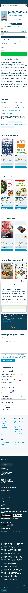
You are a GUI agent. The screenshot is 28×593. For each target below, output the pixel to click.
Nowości (3, 504)
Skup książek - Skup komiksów (19, 570)
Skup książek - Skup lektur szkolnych (9, 566)
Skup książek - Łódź (15, 552)
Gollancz (16, 437)
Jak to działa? (4, 493)
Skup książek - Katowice (6, 554)
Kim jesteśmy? (4, 468)
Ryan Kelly (3, 421)
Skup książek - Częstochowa (17, 557)
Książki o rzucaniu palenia (19, 445)
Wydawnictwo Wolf (18, 431)
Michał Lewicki (4, 427)
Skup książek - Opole (5, 552)
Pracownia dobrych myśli (19, 433)
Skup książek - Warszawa (19, 543)
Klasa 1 (2, 444)
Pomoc (2, 498)
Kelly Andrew (4, 432)
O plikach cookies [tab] (22, 284)
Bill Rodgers (3, 434)
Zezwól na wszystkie (14, 307)
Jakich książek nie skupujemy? (5, 495)
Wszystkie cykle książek (6, 480)
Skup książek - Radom (6, 550)
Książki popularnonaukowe (7, 126)
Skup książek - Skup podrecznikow (8, 563)
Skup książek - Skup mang (6, 570)
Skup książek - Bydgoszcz (16, 559)
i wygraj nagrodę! (11, 28)
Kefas (15, 424)
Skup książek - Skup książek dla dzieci (9, 567)
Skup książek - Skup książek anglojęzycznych (11, 573)
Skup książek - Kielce (16, 560)
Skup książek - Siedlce (6, 549)
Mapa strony (4, 474)
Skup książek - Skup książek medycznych (10, 572)
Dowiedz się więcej (7, 321)
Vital (8, 113)
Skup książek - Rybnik (16, 549)
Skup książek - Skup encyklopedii (8, 565)
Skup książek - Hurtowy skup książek (9, 579)
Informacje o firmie (5, 469)
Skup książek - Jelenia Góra (18, 554)
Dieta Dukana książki (18, 447)
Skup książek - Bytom (5, 559)
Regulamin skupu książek (6, 472)
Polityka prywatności (5, 473)
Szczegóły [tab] (13, 284)
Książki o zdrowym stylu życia (19, 124)
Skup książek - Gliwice (6, 556)
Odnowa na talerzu (19, 238)
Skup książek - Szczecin (6, 547)
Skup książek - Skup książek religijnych (9, 575)
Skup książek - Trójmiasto (16, 544)
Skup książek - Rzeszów (6, 542)
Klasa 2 (2, 448)
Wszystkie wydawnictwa (6, 476)
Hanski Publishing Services (17, 427)
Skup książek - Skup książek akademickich (10, 577)
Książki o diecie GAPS (18, 444)
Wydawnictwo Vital (14, 113)
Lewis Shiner (4, 423)
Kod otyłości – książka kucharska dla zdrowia (6, 198)
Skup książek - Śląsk (15, 546)
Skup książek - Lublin (5, 553)
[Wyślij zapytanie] (26, 5)
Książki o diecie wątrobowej (15, 122)
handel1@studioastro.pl (20, 117)
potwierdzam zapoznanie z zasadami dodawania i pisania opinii (14, 357)
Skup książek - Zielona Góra (7, 543)
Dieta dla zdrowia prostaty (6, 238)
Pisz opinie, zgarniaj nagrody (7, 481)
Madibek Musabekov (5, 431)
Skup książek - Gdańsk (6, 557)
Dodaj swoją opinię (8, 360)
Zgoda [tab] (4, 284)
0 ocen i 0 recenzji (13, 26)
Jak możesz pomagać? (6, 497)
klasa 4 (2, 446)
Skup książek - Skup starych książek (9, 576)
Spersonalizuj (13, 310)
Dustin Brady (4, 429)
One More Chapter (18, 429)
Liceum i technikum (5, 442)
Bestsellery (3, 482)
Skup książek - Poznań (16, 550)
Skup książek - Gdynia (16, 556)
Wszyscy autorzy (5, 475)
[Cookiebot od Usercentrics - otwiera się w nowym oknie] (21, 281)
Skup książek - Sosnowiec (17, 547)
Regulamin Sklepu (5, 471)
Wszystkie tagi (4, 478)
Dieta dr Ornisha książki (19, 442)
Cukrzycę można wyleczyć (20, 155)
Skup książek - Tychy (5, 544)
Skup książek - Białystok (6, 560)
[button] (7, 464)
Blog (2, 483)
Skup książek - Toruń (5, 546)
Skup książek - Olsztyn (6, 562)
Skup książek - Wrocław (17, 542)
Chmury (15, 435)
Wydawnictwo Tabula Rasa (18, 422)
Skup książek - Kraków (15, 553)
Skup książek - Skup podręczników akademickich (11, 569)
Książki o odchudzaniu (6, 124)
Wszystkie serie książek (6, 479)
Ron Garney (3, 425)
